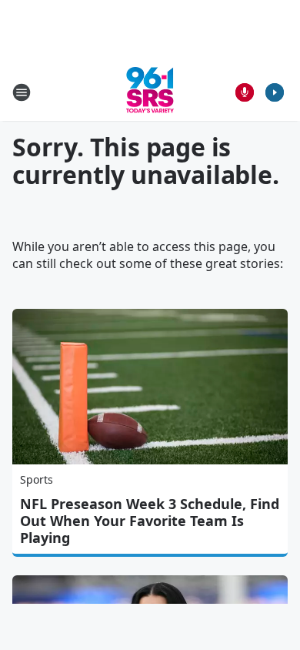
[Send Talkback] (244, 92)
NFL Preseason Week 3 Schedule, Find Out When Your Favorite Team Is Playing (149, 520)
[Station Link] (150, 92)
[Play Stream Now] (274, 92)
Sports (36, 479)
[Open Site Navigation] (21, 92)
